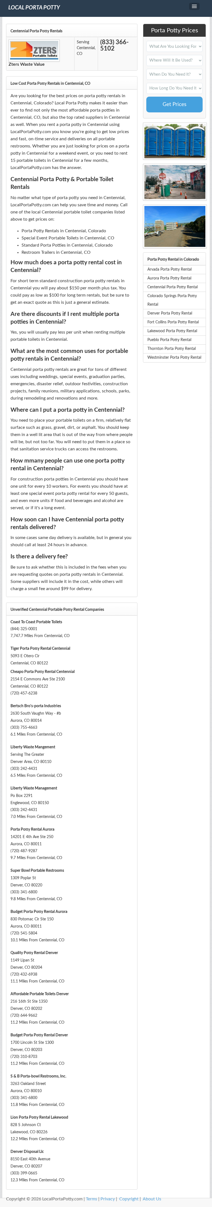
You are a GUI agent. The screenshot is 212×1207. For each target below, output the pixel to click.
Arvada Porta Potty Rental (169, 269)
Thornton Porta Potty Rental (171, 349)
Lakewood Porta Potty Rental (172, 331)
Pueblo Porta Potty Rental (169, 340)
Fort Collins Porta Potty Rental (173, 322)
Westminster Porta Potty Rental (174, 358)
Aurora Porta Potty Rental (169, 278)
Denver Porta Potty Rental (169, 313)
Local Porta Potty (34, 7)
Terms (91, 1199)
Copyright (129, 1199)
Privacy (107, 1199)
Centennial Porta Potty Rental (172, 287)
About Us (152, 1199)
